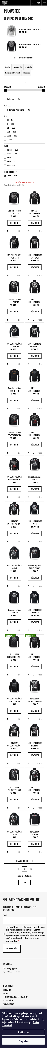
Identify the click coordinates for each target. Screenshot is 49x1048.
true (12, 175)
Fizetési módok (8, 1000)
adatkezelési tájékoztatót (28, 935)
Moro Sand (13, 165)
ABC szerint (26, 73)
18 (31, 869)
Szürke (12, 153)
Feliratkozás (11, 948)
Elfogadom (23, 1041)
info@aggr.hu (12, 968)
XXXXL (11, 139)
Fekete (12, 149)
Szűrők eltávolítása (23, 182)
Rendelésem (7, 990)
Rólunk (5, 993)
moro (11, 161)
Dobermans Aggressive (18, 109)
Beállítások (23, 1032)
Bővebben (14, 222)
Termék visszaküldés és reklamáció (15, 997)
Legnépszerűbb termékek (12, 73)
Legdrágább (28, 67)
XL (11, 127)
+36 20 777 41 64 (13, 971)
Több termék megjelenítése (23, 57)
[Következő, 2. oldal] (24, 869)
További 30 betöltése (24, 860)
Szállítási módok (8, 1004)
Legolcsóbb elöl (17, 67)
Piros (10, 157)
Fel (25, 882)
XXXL (12, 135)
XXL (11, 131)
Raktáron (13, 98)
